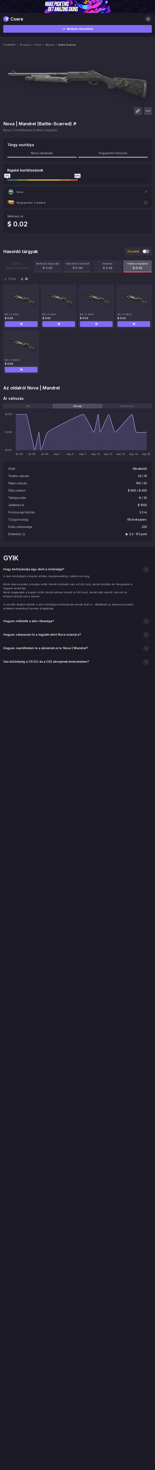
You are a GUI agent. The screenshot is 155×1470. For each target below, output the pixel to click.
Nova (38, 44)
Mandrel (50, 44)
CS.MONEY (9, 44)
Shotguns (25, 44)
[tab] (28, 406)
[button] (77, 192)
